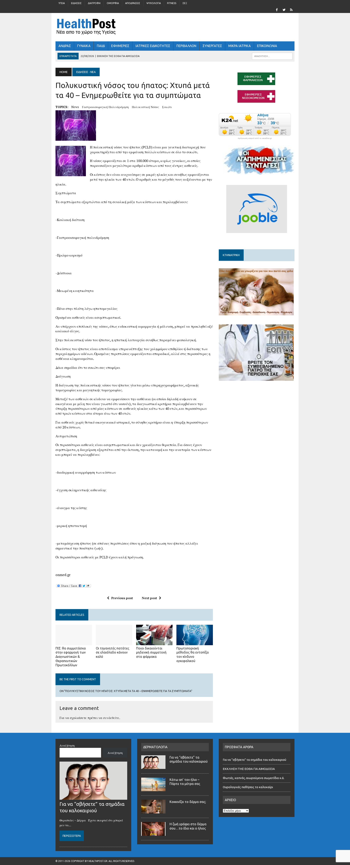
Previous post (122, 598)
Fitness (171, 3)
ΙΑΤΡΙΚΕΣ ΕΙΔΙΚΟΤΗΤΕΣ (153, 46)
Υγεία (62, 3)
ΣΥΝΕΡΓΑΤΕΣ (212, 46)
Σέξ (184, 3)
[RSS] (291, 9)
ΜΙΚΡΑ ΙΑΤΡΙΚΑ (239, 46)
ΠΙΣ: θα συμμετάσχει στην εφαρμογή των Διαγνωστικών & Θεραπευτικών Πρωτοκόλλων (70, 656)
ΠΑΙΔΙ (101, 46)
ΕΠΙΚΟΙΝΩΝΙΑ (267, 46)
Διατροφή (94, 3)
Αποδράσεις (132, 3)
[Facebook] (276, 9)
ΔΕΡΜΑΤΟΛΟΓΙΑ (155, 747)
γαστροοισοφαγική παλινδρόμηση (105, 107)
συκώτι (167, 107)
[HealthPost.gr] (175, 27)
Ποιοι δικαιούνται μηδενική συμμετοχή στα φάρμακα (151, 652)
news (75, 107)
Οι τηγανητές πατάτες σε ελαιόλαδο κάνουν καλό (112, 652)
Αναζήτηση (67, 745)
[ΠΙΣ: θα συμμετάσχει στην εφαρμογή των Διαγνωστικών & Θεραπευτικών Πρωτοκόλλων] (73, 642)
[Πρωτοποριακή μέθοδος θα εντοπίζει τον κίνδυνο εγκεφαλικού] (194, 642)
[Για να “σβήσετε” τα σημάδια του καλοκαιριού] (93, 797)
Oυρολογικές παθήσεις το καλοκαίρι (248, 787)
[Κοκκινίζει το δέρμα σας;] (153, 811)
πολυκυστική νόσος (145, 107)
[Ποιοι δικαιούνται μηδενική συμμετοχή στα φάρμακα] (154, 642)
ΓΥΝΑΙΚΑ (84, 46)
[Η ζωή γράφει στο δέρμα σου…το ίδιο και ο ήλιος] (153, 833)
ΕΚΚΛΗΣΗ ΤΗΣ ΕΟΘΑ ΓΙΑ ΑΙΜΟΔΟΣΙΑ (249, 769)
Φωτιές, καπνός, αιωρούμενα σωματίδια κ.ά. (253, 778)
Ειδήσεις (76, 3)
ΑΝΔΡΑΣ (65, 46)
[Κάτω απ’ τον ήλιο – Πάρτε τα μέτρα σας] (153, 789)
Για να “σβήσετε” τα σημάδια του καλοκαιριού (254, 759)
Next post (149, 598)
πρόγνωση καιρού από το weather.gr (255, 138)
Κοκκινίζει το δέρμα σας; (189, 802)
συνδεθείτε (111, 718)
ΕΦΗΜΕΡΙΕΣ (120, 46)
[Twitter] (284, 9)
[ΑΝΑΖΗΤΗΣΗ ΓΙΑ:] (272, 56)
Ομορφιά (113, 3)
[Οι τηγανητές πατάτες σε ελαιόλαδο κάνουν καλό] (114, 642)
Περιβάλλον (186, 46)
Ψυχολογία (153, 3)
